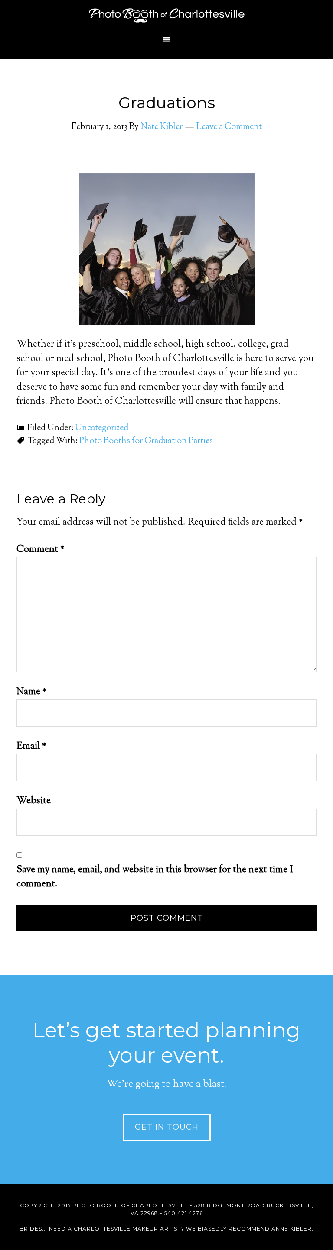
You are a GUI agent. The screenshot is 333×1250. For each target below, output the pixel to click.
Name (31, 692)
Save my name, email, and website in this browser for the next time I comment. (154, 877)
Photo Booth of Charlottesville (166, 15)
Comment (40, 550)
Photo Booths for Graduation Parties (146, 441)
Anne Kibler (291, 1228)
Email (31, 747)
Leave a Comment (229, 127)
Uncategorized (101, 428)
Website (33, 801)
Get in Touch (167, 1127)
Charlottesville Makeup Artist (127, 1228)
